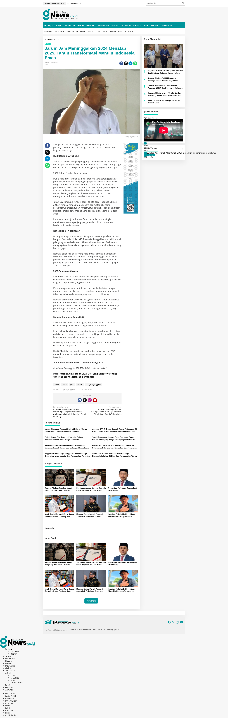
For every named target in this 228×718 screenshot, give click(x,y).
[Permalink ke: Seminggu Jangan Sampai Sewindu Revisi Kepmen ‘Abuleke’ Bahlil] (91, 477)
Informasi (101, 630)
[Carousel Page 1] (145, 155)
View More (91, 601)
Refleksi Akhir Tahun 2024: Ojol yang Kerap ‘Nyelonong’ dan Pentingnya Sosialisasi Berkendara (85, 375)
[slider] (181, 153)
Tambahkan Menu (74, 3)
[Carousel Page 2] (148, 155)
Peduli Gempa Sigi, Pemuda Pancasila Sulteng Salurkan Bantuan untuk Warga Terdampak (64, 438)
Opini (46, 64)
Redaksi (73, 630)
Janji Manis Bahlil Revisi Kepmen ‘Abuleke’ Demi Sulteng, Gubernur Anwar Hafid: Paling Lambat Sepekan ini (165, 72)
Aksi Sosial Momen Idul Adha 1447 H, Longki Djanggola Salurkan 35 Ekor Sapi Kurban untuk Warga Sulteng (114, 455)
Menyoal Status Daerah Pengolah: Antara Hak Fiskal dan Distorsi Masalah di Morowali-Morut (90, 515)
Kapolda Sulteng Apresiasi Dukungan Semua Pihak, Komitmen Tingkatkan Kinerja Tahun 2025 (106, 410)
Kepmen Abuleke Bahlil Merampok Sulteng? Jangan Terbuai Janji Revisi (163, 79)
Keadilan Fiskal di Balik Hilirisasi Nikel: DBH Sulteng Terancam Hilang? (121, 515)
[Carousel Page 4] (153, 155)
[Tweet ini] (126, 63)
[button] (183, 3)
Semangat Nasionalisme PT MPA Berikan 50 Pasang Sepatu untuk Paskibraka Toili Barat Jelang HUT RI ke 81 (164, 94)
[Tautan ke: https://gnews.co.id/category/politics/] (182, 149)
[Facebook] (80, 400)
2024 (57, 384)
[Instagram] (90, 400)
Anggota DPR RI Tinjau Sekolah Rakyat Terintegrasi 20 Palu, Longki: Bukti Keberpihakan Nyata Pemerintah (114, 430)
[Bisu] (145, 153)
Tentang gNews (113, 630)
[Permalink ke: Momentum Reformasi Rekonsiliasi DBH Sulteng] (123, 477)
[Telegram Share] (130, 63)
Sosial (48, 43)
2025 (64, 384)
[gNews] (60, 14)
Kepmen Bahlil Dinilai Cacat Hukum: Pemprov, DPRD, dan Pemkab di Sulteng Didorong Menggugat (164, 87)
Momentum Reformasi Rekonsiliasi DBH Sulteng (122, 489)
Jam (71, 384)
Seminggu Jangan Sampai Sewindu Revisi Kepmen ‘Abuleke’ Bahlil (91, 489)
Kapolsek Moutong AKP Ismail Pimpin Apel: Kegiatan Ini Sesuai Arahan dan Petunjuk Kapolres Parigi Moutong (69, 412)
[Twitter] (85, 400)
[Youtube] (95, 400)
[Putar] (145, 143)
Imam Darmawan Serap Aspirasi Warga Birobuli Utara (164, 101)
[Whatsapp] (135, 63)
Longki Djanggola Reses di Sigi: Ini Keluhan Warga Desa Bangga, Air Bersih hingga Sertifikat (66, 430)
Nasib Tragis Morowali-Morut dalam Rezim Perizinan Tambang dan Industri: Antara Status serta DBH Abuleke (59, 515)
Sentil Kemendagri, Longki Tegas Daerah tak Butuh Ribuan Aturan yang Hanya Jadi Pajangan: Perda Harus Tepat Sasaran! (114, 438)
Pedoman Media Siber (87, 630)
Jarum (79, 384)
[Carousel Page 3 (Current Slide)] (150, 155)
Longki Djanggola (93, 384)
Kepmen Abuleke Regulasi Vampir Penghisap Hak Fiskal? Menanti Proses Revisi (59, 489)
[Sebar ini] (121, 63)
